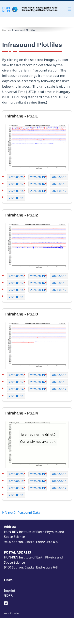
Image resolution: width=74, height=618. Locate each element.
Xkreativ (14, 613)
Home (5, 30)
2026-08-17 (16, 184)
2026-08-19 (37, 177)
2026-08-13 (37, 191)
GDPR (8, 595)
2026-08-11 (16, 198)
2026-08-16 (37, 184)
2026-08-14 (16, 191)
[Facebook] (6, 603)
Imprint (9, 590)
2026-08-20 (16, 177)
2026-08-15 (59, 184)
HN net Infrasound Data (21, 512)
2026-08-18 (59, 177)
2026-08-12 (59, 191)
